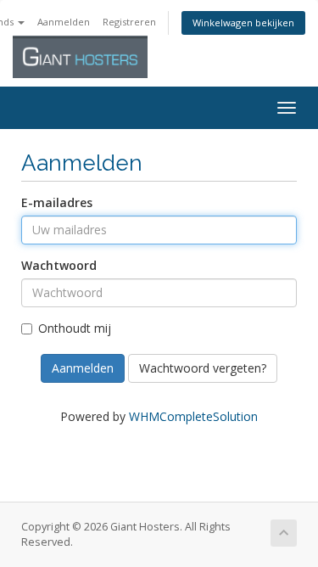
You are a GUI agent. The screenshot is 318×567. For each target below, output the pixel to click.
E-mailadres (56, 202)
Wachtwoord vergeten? (202, 368)
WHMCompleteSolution (193, 416)
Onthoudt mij (74, 328)
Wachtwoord (59, 265)
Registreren (129, 21)
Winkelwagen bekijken (243, 22)
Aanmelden (63, 21)
